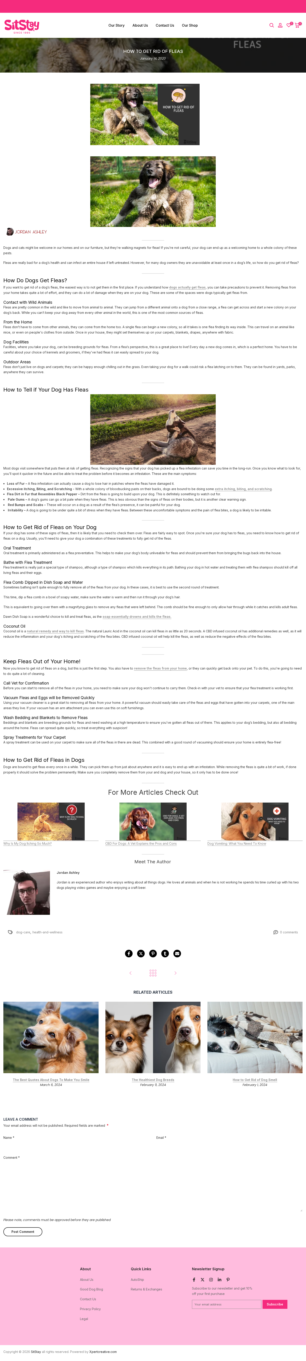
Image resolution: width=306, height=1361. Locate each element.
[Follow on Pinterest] (228, 1279)
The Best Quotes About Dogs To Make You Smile (51, 1080)
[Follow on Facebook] (194, 1279)
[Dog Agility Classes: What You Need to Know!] (175, 973)
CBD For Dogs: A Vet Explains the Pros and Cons (141, 843)
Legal (84, 1319)
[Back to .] (153, 973)
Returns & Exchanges (146, 1289)
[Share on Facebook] (129, 953)
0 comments (289, 932)
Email (161, 1137)
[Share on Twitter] (141, 953)
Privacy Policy (90, 1309)
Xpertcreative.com (103, 1352)
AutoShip (137, 1279)
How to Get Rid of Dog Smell (255, 1080)
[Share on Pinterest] (153, 953)
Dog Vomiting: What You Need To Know (236, 843)
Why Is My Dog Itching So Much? (27, 843)
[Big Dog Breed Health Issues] (130, 973)
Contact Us (165, 25)
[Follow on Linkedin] (220, 1279)
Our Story (116, 25)
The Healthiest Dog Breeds (153, 1080)
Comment (11, 1157)
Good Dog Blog (91, 1289)
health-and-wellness (47, 932)
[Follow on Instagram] (211, 1279)
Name (8, 1137)
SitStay (36, 1352)
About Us (140, 25)
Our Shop (190, 25)
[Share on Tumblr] (165, 953)
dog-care (23, 932)
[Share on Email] (177, 953)
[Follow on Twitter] (202, 1279)
